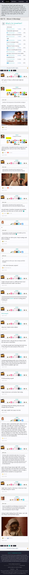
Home (2, 1)
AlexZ (17, 87)
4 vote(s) (19, 40)
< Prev (2, 70)
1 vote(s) (19, 28)
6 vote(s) (19, 62)
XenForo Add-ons (11, 567)
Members (14, 1)
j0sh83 (16, 496)
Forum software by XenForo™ (14, 563)
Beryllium (12, 569)
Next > (14, 70)
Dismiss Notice (27, 5)
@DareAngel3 (4, 313)
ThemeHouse (22, 565)
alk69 (17, 221)
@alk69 (11, 298)
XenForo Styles (19, 567)
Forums (7, 1)
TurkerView (21, 1)
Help (17, 569)
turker (16, 73)
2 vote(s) (19, 32)
